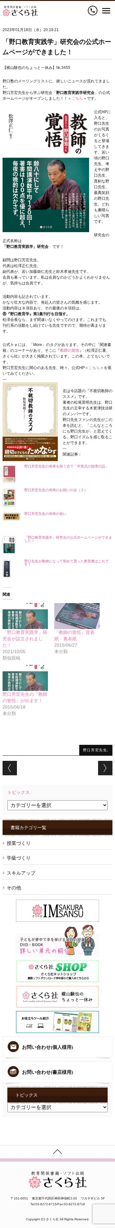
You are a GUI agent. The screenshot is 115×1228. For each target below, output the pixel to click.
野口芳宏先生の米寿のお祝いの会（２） (56, 490)
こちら (77, 98)
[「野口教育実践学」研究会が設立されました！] (25, 616)
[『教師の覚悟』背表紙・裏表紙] (77, 616)
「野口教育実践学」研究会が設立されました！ (25, 639)
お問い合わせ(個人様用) (47, 1047)
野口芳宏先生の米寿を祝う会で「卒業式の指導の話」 (66, 466)
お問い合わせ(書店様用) (47, 1072)
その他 (14, 887)
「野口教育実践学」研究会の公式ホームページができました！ (68, 539)
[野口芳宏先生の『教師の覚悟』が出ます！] (25, 678)
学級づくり (19, 858)
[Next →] (105, 768)
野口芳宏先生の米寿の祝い (45, 514)
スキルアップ (21, 873)
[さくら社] (20, 8)
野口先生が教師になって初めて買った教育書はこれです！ (66, 562)
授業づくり (19, 843)
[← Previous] (10, 768)
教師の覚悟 (69, 350)
